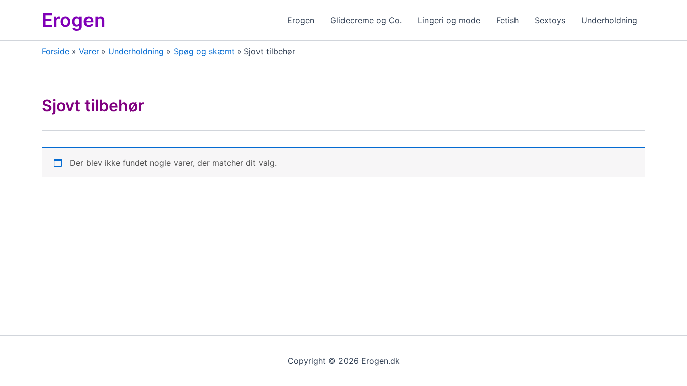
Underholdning (609, 20)
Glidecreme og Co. (366, 20)
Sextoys (550, 20)
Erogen (74, 20)
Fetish (507, 20)
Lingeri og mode (449, 20)
